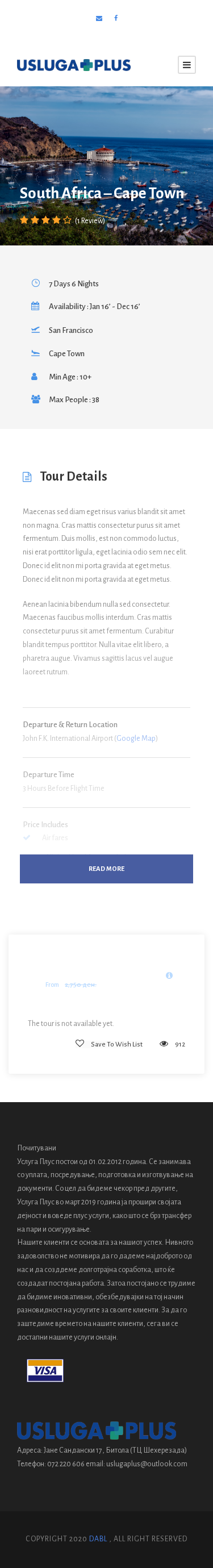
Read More (106, 869)
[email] (99, 18)
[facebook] (116, 18)
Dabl (98, 1539)
